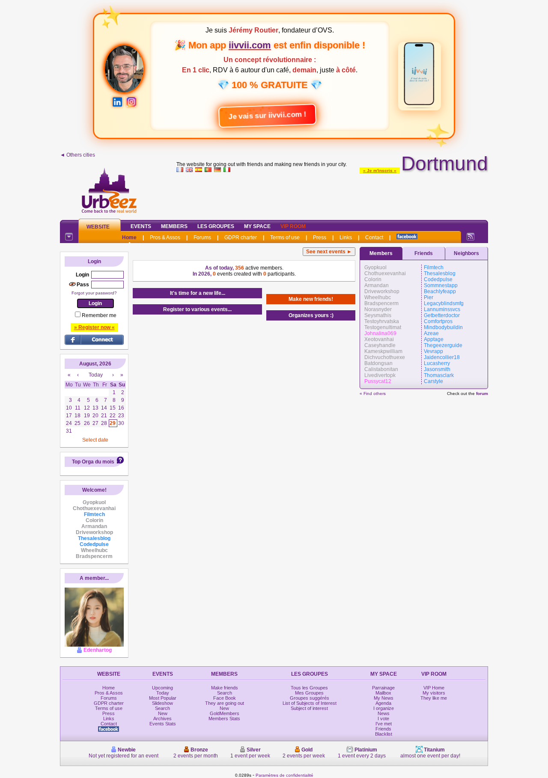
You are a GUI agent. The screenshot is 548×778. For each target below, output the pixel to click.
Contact (374, 238)
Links (346, 238)
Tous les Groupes (309, 687)
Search (162, 708)
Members (174, 226)
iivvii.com (250, 45)
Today (162, 692)
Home (129, 238)
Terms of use (285, 238)
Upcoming (162, 687)
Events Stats (162, 723)
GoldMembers (224, 713)
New (162, 713)
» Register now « (94, 327)
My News (383, 698)
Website (98, 227)
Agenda (383, 703)
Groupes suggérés (309, 698)
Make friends (224, 687)
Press (319, 238)
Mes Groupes (309, 692)
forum (482, 393)
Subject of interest (309, 708)
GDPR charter (240, 238)
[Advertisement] (332, 194)
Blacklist (383, 733)
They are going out (224, 703)
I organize (383, 708)
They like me (433, 698)
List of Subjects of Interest (310, 703)
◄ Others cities (77, 155)
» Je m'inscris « (379, 170)
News (384, 713)
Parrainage (383, 687)
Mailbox (383, 692)
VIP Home (433, 687)
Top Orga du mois (93, 462)
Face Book (224, 698)
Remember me (99, 315)
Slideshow (162, 703)
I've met (383, 723)
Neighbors (466, 253)
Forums (202, 238)
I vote (383, 718)
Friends (423, 253)
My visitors (434, 692)
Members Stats (224, 718)
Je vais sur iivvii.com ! (269, 115)
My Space (257, 226)
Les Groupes (215, 226)
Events (141, 226)
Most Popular (162, 698)
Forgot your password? (94, 293)
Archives (162, 718)
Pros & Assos (165, 238)
